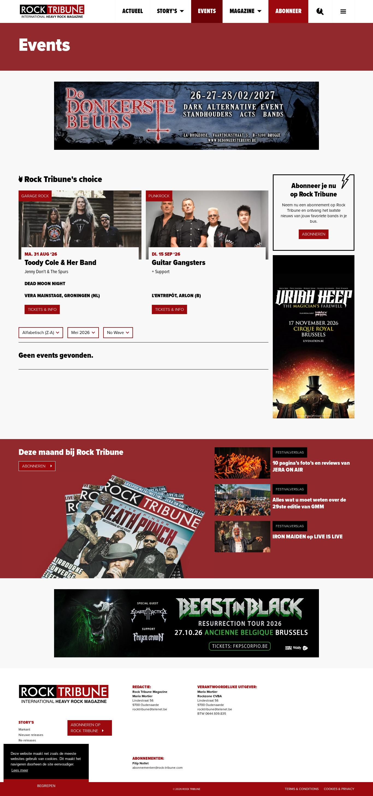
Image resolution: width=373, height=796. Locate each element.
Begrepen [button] (46, 786)
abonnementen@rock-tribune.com (157, 768)
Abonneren (313, 234)
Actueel (132, 11)
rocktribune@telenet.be (149, 709)
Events (207, 11)
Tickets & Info (42, 309)
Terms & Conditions (302, 789)
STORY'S (26, 722)
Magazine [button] (242, 11)
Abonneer (288, 11)
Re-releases (27, 740)
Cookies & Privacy (339, 789)
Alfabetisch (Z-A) (38, 332)
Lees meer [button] (19, 770)
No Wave (116, 332)
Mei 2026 (81, 332)
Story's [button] (167, 11)
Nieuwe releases (31, 735)
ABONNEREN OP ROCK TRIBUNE (85, 728)
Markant (24, 729)
